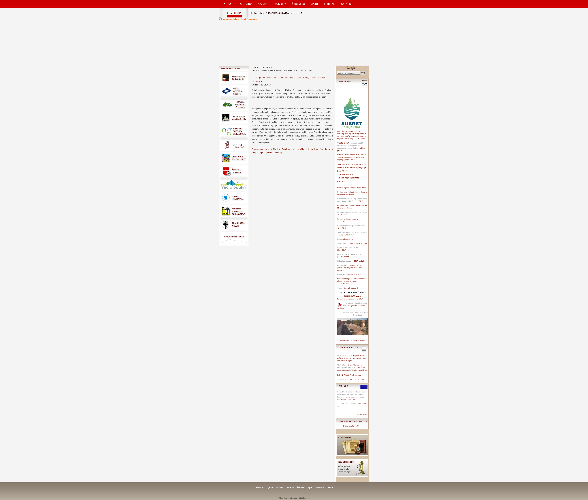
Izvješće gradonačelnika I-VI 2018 (350, 299)
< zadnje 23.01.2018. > (345, 235)
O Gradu (246, 4)
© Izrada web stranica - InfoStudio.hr (294, 498)
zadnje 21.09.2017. (352, 296)
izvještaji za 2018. (353, 274)
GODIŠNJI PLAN (343, 143)
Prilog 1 (340, 375)
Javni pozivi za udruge (356, 379)
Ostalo (346, 4)
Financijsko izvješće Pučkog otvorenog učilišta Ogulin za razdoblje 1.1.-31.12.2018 (351, 281)
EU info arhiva (362, 415)
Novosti (229, 4)
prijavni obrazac (346, 174)
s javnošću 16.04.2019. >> (357, 243)
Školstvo (298, 4)
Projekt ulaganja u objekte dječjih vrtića (351, 188)
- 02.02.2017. (342, 215)
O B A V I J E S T (354, 365)
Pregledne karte (356, 375)
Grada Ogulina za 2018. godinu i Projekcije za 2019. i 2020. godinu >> (350, 267)
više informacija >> (348, 399)
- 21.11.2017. (358, 201)
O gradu (269, 487)
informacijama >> (349, 239)
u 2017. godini (358, 261)
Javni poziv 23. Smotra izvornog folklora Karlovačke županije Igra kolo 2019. (351, 157)
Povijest (263, 4)
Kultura (280, 4)
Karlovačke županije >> (352, 288)
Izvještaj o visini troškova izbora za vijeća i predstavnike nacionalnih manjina (352, 358)
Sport (314, 4)
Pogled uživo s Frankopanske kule (352, 340)
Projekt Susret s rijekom (346, 155)
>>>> (365, 315)
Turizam (329, 4)
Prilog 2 (347, 375)
